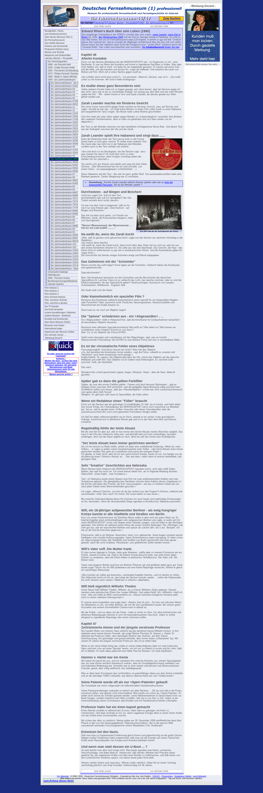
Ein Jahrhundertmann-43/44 (64, 153)
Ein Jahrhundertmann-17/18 (64, 119)
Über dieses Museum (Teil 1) (58, 37)
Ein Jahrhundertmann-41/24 (64, 150)
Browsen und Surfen (54, 325)
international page (53, 328)
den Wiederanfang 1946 (111, 37)
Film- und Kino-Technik (56, 300)
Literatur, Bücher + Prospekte (59, 58)
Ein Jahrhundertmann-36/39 (64, 144)
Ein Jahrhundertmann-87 (63, 223)
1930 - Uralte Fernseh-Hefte (61, 67)
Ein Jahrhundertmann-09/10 (64, 104)
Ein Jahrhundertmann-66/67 (64, 192)
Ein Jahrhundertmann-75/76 (64, 204)
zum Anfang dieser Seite (58, 780)
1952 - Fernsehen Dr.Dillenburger (64, 70)
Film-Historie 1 (52, 288)
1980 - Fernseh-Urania (59, 278)
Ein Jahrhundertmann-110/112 (65, 256)
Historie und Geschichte (56, 46)
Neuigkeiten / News (54, 31)
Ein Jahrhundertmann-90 (63, 229)
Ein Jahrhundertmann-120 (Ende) (67, 265)
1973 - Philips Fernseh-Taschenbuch (64, 73)
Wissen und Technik (54, 52)
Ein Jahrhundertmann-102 (63, 247)
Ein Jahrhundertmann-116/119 (65, 262)
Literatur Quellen (56, 284)
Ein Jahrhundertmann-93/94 (64, 235)
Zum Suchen (172, 18)
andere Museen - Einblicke (58, 315)
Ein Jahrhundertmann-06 (63, 98)
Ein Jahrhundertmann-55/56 (64, 171)
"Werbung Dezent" (53, 338)
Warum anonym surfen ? (61, 374)
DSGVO (156, 776)
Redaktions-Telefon (182, 776)
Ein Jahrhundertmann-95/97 (64, 238)
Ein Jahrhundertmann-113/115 (65, 259)
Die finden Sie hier (160, 47)
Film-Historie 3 (52, 294)
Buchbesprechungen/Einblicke (62, 281)
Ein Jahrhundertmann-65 (63, 189)
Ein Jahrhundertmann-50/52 (64, 165)
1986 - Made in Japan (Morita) (62, 76)
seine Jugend (159, 34)
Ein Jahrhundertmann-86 (63, 220)
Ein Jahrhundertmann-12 (63, 110)
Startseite (99, 23)
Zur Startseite (63, 776)
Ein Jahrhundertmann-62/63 (64, 183)
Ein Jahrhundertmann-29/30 (64, 134)
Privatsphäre (167, 776)
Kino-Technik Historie (55, 297)
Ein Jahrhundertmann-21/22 (64, 125)
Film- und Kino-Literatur (56, 303)
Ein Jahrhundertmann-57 (63, 174)
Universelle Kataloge (58, 272)
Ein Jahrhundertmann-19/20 (64, 122)
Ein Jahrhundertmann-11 (63, 107)
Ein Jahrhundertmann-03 (63, 89)
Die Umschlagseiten (57, 61)
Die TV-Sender (52, 306)
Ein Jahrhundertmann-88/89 (64, 226)
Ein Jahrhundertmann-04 (63, 92)
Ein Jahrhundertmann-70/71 (64, 198)
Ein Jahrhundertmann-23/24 (64, 128)
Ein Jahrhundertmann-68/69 (64, 195)
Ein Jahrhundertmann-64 (63, 186)
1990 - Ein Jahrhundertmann (62, 79)
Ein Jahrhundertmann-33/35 (64, 140)
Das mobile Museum (55, 43)
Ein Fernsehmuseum (55, 40)
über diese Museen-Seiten (57, 322)
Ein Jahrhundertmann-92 (63, 232)
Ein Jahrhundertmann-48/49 (64, 162)
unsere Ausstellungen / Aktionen (60, 312)
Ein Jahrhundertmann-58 (63, 177)
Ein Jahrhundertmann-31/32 (64, 137)
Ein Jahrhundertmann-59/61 (64, 180)
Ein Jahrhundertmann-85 (63, 217)
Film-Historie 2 (52, 291)
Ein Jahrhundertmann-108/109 (66, 253)
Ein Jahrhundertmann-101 (63, 244)
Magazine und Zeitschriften (58, 55)
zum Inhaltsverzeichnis (56, 34)
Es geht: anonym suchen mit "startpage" (60, 355)
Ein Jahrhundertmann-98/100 (65, 241)
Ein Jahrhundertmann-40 (63, 147)
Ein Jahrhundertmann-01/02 (64, 86)
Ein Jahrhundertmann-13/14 (64, 113)
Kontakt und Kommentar (56, 319)
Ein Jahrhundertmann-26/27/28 (66, 131)
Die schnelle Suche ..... (56, 335)
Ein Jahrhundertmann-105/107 (66, 250)
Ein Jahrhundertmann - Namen (66, 268)
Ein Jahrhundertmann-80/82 (64, 211)
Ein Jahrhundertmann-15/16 (64, 116)
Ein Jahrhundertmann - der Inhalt (67, 83)
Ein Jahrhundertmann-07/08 (64, 101)
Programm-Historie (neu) (57, 49)
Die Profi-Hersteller (54, 309)
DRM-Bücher (54, 275)
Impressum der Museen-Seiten (59, 332)
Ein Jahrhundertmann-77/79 (64, 208)
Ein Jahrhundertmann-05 (63, 95)
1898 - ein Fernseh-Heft (59, 64)
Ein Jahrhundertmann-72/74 (64, 201)
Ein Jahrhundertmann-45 (63, 156)
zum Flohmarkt (199, 776)
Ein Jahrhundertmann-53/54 (64, 168)
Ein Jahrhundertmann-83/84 (64, 214)
